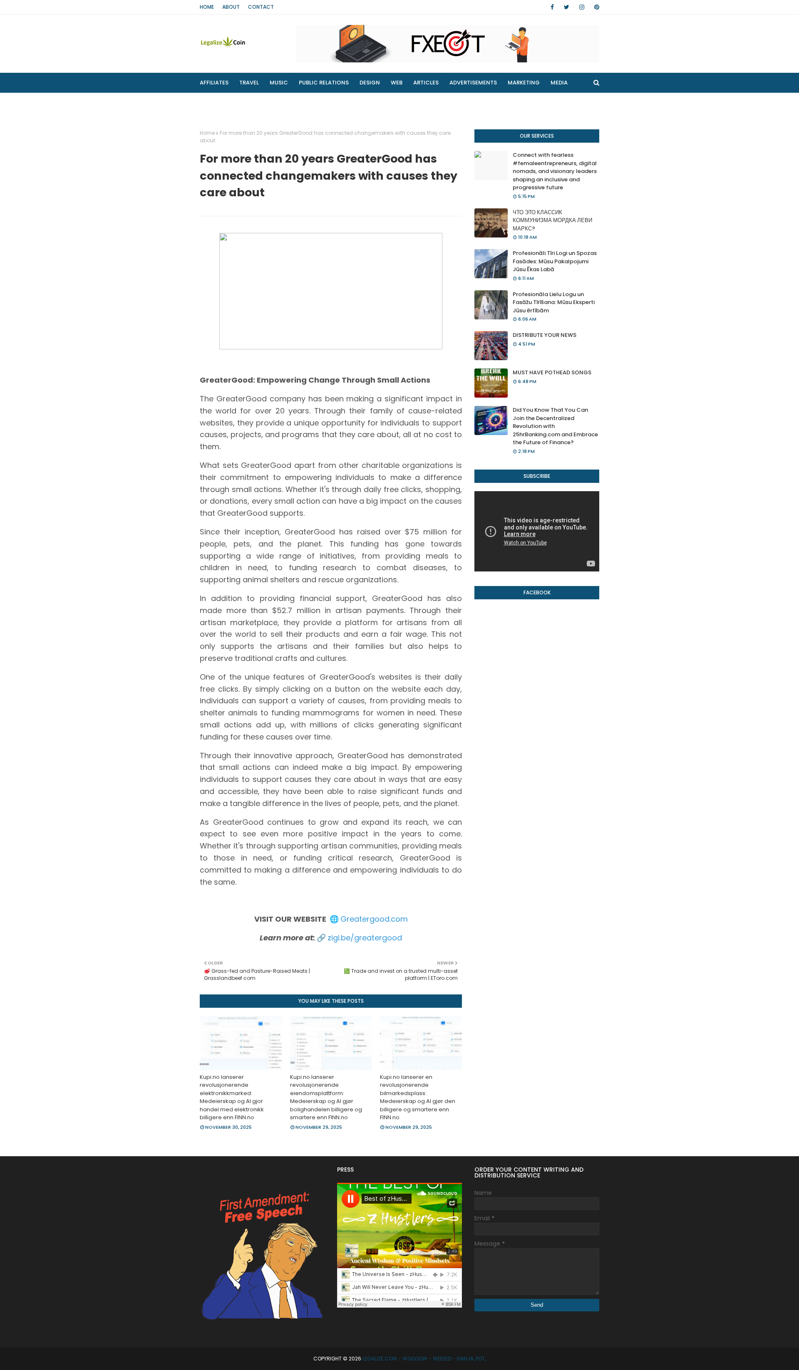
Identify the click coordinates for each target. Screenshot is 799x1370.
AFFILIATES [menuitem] (214, 83)
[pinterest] (595, 7)
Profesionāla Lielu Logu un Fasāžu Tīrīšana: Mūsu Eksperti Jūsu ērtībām (554, 302)
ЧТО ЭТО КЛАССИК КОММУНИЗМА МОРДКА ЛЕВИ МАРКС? (552, 220)
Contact (261, 6)
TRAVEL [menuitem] (249, 83)
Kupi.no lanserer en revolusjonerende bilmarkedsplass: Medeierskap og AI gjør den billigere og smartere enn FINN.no (417, 1097)
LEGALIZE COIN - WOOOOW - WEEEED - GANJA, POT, (424, 1358)
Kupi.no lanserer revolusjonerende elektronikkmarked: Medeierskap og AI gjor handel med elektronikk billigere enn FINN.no (232, 1097)
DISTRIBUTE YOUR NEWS (544, 335)
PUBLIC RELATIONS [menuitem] (324, 83)
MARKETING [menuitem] (524, 83)
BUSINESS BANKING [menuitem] (231, 102)
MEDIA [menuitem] (559, 83)
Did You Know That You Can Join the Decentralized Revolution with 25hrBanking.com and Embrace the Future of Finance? (555, 426)
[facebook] (552, 7)
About (231, 6)
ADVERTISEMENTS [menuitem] (473, 83)
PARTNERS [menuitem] (286, 102)
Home (207, 6)
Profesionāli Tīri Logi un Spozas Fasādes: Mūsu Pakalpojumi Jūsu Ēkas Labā (555, 261)
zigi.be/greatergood (365, 937)
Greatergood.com (374, 919)
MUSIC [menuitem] (279, 83)
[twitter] (566, 7)
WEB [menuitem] (396, 83)
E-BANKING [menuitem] (331, 102)
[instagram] (581, 7)
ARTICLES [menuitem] (426, 83)
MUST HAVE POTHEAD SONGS (552, 372)
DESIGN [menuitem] (370, 83)
